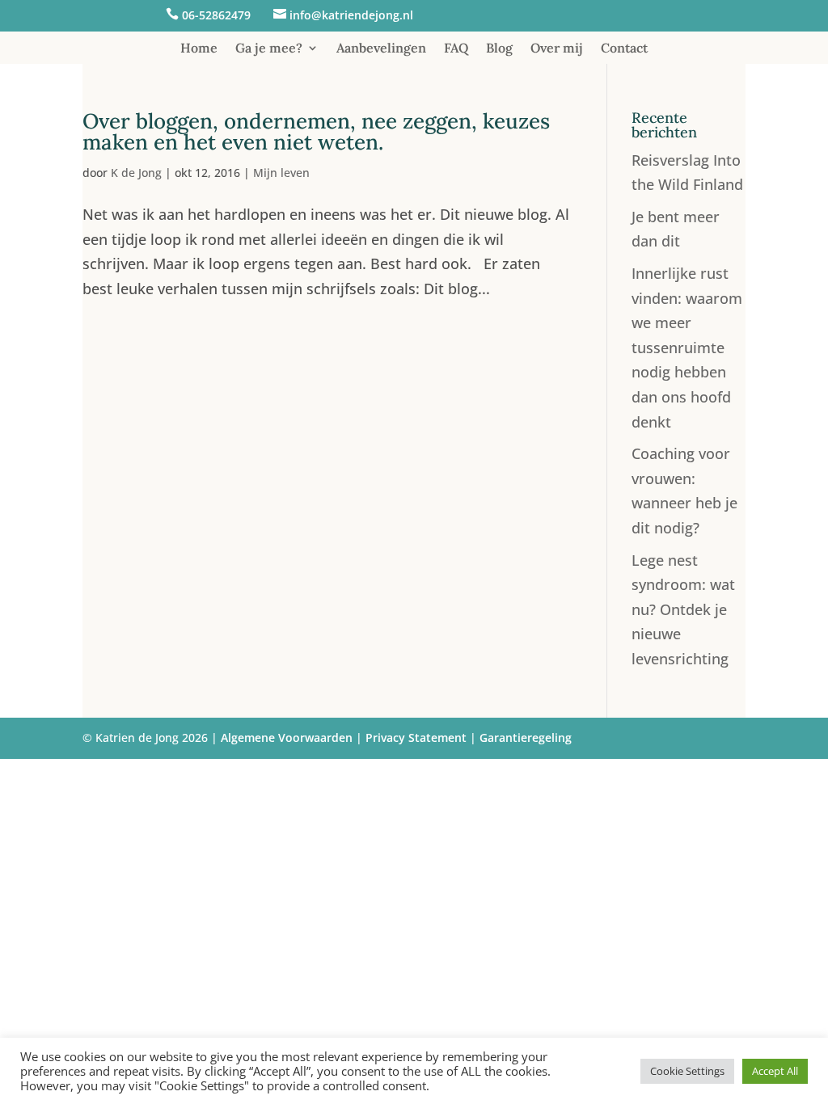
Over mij (556, 49)
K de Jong (136, 172)
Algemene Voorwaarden (287, 737)
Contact (624, 49)
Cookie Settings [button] (687, 1071)
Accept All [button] (775, 1071)
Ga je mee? (268, 49)
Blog (499, 49)
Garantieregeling (525, 737)
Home (199, 49)
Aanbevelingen (381, 49)
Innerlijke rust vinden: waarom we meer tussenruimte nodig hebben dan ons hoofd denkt (687, 347)
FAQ (456, 49)
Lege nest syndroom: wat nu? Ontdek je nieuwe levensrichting (683, 609)
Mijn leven (281, 172)
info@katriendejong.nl (351, 15)
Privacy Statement (416, 737)
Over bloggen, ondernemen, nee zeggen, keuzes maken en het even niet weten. (316, 131)
